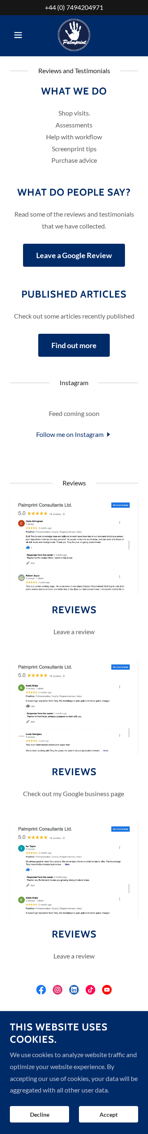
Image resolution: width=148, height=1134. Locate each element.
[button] (19, 35)
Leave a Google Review (74, 255)
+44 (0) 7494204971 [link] (74, 7)
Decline (39, 1114)
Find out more (74, 345)
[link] (74, 34)
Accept (108, 1114)
